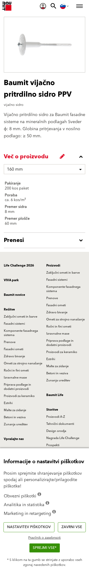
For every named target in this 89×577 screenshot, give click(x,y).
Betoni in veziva (57, 373)
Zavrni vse (71, 527)
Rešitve (9, 309)
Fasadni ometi (56, 305)
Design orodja (56, 431)
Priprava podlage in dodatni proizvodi (60, 343)
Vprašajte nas (14, 439)
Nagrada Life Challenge (62, 438)
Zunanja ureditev (58, 380)
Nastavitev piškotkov (29, 527)
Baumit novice (14, 294)
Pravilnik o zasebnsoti (44, 538)
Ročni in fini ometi (58, 326)
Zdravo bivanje (56, 312)
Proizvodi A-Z (55, 416)
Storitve (52, 409)
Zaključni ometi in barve (63, 272)
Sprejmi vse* (44, 548)
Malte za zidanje (57, 366)
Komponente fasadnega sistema (63, 289)
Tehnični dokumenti (60, 423)
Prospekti (52, 445)
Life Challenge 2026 (19, 265)
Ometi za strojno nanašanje (65, 319)
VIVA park (11, 280)
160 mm (15, 169)
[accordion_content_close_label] (45, 156)
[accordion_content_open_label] (45, 240)
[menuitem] (43, 6)
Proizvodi (53, 265)
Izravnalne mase (57, 333)
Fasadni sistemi (56, 279)
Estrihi (50, 359)
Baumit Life (54, 395)
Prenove (52, 298)
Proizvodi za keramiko (61, 352)
